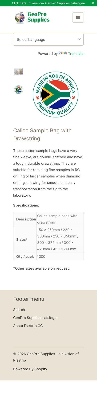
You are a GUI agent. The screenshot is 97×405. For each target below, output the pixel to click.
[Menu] (78, 17)
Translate (76, 53)
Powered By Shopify (30, 369)
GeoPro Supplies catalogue (36, 317)
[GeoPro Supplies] (32, 21)
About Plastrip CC (28, 325)
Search (19, 309)
